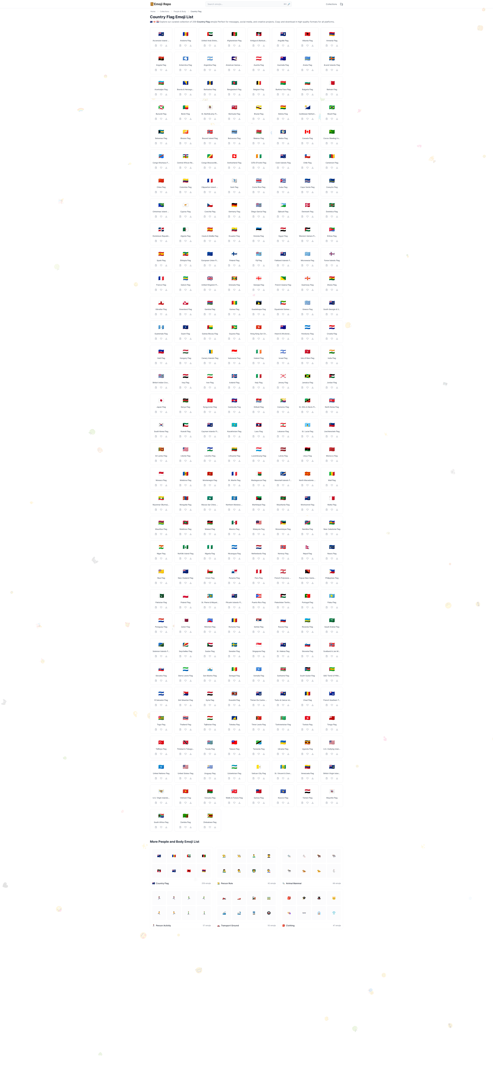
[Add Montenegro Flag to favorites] (210, 485)
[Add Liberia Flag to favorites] (185, 461)
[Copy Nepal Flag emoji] (302, 558)
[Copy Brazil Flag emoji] (327, 119)
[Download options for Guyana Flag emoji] (239, 339)
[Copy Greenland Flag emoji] (180, 314)
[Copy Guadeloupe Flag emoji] (254, 314)
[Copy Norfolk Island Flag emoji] (180, 558)
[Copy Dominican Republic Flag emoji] (156, 241)
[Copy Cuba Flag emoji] (278, 192)
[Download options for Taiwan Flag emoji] (239, 754)
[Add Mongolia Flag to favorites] (185, 510)
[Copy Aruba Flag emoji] (302, 70)
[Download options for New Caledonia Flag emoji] (337, 534)
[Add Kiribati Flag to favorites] (259, 412)
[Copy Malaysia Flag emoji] (254, 534)
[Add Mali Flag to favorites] (332, 485)
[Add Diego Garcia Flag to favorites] (259, 216)
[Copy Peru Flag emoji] (254, 583)
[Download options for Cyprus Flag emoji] (191, 216)
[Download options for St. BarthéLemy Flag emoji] (215, 119)
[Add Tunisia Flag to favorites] (307, 729)
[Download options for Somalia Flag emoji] (264, 681)
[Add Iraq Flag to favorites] (185, 387)
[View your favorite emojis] (341, 4)
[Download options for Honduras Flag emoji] (313, 339)
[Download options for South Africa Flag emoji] (166, 827)
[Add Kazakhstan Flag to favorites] (234, 436)
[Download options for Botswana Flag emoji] (239, 143)
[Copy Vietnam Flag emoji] (180, 803)
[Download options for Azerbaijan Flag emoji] (166, 94)
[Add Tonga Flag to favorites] (332, 729)
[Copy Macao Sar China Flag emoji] (205, 510)
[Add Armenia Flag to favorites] (332, 45)
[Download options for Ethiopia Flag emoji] (191, 265)
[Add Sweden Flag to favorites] (234, 656)
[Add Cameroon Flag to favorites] (332, 168)
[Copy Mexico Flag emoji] (229, 534)
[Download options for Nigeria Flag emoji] (215, 558)
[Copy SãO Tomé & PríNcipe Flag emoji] (327, 681)
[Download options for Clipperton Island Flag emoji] (215, 192)
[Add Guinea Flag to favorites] (234, 314)
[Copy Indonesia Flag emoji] (229, 363)
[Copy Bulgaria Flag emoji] (302, 94)
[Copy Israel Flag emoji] (278, 363)
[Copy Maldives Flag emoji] (180, 534)
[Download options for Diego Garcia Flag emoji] (264, 216)
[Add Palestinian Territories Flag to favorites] (283, 607)
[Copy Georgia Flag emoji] (254, 290)
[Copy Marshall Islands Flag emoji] (278, 485)
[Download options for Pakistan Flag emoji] (166, 607)
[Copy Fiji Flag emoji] (254, 265)
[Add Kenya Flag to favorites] (185, 412)
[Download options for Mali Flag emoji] (337, 485)
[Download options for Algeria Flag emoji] (191, 241)
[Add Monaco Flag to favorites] (161, 485)
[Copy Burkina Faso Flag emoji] (278, 94)
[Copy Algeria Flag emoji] (180, 241)
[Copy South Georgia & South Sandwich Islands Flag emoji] (327, 314)
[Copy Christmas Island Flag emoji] (156, 216)
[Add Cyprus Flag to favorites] (185, 216)
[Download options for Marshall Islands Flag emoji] (288, 485)
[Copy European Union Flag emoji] (205, 265)
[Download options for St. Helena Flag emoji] (288, 656)
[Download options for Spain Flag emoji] (166, 265)
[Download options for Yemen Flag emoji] (313, 803)
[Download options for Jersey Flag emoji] (288, 387)
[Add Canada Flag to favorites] (307, 143)
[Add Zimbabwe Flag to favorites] (210, 827)
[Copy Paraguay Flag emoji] (156, 632)
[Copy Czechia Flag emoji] (205, 216)
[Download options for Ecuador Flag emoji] (239, 241)
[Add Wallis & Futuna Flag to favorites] (234, 803)
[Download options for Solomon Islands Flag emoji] (166, 656)
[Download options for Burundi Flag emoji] (166, 119)
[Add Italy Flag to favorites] (259, 387)
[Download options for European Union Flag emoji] (215, 265)
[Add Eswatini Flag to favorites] (234, 705)
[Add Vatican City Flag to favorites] (259, 778)
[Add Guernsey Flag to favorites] (307, 290)
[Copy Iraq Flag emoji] (180, 387)
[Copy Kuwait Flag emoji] (180, 436)
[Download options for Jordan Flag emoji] (337, 387)
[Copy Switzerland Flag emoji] (229, 168)
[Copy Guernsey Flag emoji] (302, 290)
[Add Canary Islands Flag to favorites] (210, 363)
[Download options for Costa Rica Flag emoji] (264, 192)
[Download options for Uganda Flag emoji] (313, 754)
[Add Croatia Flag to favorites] (332, 339)
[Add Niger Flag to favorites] (161, 558)
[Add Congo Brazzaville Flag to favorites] (210, 168)
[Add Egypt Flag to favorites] (283, 241)
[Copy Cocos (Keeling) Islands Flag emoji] (327, 143)
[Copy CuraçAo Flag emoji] (327, 192)
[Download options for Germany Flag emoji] (239, 216)
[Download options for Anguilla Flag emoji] (288, 45)
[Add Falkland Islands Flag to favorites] (283, 265)
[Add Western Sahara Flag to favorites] (307, 241)
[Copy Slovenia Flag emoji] (302, 656)
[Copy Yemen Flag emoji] (302, 803)
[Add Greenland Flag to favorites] (185, 314)
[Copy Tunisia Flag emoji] (302, 729)
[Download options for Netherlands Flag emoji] (264, 558)
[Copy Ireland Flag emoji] (254, 363)
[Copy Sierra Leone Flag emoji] (180, 681)
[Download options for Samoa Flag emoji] (264, 803)
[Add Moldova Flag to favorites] (185, 485)
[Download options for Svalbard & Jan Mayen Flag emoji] (337, 656)
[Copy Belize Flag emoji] (278, 143)
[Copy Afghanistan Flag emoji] (229, 45)
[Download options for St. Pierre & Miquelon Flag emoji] (215, 607)
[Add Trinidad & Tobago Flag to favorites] (185, 754)
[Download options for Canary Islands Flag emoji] (215, 363)
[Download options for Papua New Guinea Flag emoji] (313, 583)
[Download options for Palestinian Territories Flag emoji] (288, 607)
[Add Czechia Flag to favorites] (210, 216)
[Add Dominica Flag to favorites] (332, 216)
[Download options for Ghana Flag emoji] (337, 290)
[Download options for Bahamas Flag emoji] (166, 143)
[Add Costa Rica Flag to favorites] (259, 192)
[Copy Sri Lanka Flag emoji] (156, 461)
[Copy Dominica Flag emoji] (327, 216)
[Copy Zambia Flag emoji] (180, 827)
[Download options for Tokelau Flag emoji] (239, 729)
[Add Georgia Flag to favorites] (259, 290)
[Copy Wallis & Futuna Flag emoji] (229, 803)
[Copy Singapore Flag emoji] (254, 656)
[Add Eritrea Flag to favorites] (332, 241)
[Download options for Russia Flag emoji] (288, 632)
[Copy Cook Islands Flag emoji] (278, 168)
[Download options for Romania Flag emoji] (239, 632)
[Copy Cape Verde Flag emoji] (302, 192)
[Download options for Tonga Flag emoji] (337, 729)
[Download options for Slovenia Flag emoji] (313, 656)
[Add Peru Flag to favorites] (259, 583)
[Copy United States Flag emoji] (180, 778)
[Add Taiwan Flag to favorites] (234, 754)
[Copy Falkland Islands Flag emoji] (278, 265)
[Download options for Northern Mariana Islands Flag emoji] (239, 510)
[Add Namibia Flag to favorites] (307, 534)
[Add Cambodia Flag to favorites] (234, 412)
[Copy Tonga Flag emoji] (327, 729)
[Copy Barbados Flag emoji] (205, 94)
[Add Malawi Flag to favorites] (210, 534)
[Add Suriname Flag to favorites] (283, 681)
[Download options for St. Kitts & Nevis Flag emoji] (313, 412)
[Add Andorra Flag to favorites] (185, 45)
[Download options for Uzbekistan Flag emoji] (239, 778)
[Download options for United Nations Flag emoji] (166, 778)
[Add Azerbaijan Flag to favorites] (161, 94)
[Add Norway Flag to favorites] (283, 558)
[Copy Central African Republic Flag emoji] (180, 168)
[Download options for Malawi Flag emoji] (215, 534)
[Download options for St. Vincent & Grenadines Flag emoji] (288, 778)
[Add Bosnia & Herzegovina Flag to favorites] (185, 94)
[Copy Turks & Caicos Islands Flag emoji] (278, 705)
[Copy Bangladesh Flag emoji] (229, 94)
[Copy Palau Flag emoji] (327, 607)
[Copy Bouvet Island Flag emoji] (205, 143)
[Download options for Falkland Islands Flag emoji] (288, 265)
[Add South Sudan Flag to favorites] (307, 681)
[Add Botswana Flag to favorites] (234, 143)
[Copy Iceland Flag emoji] (229, 387)
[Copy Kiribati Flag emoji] (254, 412)
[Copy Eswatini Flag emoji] (229, 705)
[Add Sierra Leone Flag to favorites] (185, 681)
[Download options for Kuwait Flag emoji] (191, 436)
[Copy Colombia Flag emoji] (180, 192)
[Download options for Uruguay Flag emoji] (215, 778)
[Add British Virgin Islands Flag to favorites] (332, 778)
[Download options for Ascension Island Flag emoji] (166, 45)
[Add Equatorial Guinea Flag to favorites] (283, 314)
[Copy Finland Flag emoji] (229, 265)
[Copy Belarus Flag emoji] (254, 143)
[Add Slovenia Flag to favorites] (307, 656)
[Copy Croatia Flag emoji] (327, 339)
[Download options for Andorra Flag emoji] (191, 45)
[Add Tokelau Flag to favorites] (234, 729)
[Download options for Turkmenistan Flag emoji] (288, 729)
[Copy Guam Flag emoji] (180, 339)
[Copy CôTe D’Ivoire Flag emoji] (254, 168)
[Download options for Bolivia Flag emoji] (288, 119)
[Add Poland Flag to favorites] (185, 607)
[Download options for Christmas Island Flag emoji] (166, 216)
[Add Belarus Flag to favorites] (259, 143)
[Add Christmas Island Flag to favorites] (161, 216)
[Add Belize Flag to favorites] (283, 143)
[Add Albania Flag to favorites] (307, 45)
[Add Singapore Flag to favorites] (259, 656)
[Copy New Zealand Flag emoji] (180, 583)
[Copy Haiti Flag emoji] (156, 363)
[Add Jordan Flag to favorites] (332, 387)
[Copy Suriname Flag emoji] (278, 681)
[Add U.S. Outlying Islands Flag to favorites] (332, 754)
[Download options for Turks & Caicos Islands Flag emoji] (288, 705)
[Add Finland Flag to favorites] (234, 265)
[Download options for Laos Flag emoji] (264, 436)
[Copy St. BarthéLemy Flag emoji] (205, 119)
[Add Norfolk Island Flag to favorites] (185, 558)
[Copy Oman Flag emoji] (205, 583)
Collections (331, 4)
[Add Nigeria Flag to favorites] (210, 558)
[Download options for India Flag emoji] (337, 363)
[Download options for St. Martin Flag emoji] (239, 485)
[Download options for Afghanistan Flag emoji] (239, 45)
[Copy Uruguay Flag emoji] (205, 778)
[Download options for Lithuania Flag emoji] (239, 461)
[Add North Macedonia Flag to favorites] (307, 485)
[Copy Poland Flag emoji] (180, 607)
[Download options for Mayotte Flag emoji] (337, 803)
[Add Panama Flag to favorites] (234, 583)
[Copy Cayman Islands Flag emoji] (205, 436)
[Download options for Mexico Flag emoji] (239, 534)
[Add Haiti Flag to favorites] (161, 363)
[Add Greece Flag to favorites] (307, 314)
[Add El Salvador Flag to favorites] (161, 705)
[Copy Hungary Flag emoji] (180, 363)
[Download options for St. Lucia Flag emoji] (313, 436)
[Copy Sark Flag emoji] (229, 192)
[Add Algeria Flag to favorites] (185, 241)
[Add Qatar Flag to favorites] (185, 632)
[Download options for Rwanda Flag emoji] (313, 632)
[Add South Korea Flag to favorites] (161, 436)
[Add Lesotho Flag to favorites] (210, 461)
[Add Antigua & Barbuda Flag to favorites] (259, 45)
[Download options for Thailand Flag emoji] (191, 729)
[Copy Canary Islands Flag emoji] (205, 363)
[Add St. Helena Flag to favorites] (283, 656)
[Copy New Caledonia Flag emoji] (327, 534)
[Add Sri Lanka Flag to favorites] (161, 461)
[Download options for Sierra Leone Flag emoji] (191, 681)
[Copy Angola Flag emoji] (156, 70)
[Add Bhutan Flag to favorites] (185, 143)
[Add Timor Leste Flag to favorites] (259, 729)
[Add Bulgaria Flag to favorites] (307, 94)
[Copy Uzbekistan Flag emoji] (229, 778)
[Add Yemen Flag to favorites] (307, 803)
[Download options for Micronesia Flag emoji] (313, 265)
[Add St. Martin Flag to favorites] (234, 485)
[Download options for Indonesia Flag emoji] (239, 363)
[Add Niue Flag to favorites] (161, 583)
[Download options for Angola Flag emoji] (166, 70)
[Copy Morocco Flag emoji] (327, 461)
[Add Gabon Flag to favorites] (185, 290)
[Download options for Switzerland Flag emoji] (239, 168)
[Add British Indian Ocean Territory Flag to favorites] (161, 387)
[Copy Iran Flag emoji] (205, 387)
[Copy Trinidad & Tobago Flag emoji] (180, 754)
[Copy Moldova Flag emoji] (180, 485)
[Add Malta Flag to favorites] (332, 510)
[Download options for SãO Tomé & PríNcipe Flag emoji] (337, 681)
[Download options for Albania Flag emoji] (313, 45)
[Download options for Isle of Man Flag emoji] (313, 363)
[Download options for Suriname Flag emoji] (288, 681)
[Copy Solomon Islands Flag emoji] (156, 656)
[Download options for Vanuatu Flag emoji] (215, 803)
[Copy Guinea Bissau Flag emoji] (205, 339)
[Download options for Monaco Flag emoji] (166, 485)
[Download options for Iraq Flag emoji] (191, 387)
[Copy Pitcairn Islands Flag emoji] (229, 607)
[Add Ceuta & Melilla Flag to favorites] (210, 241)
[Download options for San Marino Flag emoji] (215, 681)
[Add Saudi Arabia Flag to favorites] (332, 632)
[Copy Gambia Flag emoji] (205, 314)
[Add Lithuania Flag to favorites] (234, 461)
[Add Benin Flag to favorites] (185, 119)
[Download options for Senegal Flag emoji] (239, 681)
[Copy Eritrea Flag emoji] (327, 241)
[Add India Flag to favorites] (332, 363)
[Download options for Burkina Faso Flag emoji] (288, 94)
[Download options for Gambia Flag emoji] (215, 314)
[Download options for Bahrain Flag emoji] (337, 94)
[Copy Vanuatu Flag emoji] (205, 803)
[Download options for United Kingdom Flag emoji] (215, 290)
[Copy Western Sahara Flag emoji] (302, 241)
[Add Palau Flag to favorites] (332, 607)
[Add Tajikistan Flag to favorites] (210, 729)
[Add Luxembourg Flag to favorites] (259, 461)
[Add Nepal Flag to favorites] (307, 558)
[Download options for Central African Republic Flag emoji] (191, 168)
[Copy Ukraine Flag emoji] (278, 754)
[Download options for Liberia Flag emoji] (191, 461)
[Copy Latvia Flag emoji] (278, 461)
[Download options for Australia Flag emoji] (288, 70)
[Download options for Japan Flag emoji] (166, 412)
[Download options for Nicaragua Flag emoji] (239, 558)
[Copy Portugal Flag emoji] (302, 607)
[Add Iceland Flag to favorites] (234, 387)
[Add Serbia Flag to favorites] (259, 632)
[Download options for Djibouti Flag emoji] (288, 216)
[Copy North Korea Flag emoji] (327, 412)
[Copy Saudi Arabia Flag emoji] (327, 632)
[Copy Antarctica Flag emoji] (180, 70)
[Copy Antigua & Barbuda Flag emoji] (254, 45)
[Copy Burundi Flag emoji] (156, 119)
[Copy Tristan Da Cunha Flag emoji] (254, 705)
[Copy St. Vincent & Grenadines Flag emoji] (278, 778)
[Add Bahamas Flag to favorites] (161, 143)
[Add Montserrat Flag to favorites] (307, 510)
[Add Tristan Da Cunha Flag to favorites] (259, 705)
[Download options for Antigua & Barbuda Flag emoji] (264, 45)
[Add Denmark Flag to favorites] (307, 216)
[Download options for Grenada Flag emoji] (239, 290)
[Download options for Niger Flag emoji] (166, 558)
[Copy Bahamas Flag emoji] (156, 143)
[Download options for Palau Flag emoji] (337, 607)
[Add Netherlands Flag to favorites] (259, 558)
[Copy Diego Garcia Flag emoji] (254, 216)
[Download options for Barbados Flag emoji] (215, 94)
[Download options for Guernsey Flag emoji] (313, 290)
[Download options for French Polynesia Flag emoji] (288, 583)
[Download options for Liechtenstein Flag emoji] (337, 436)
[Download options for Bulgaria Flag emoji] (313, 94)
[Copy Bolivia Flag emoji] (278, 119)
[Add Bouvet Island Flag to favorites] (210, 143)
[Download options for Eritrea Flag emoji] (337, 241)
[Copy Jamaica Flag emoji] (302, 387)
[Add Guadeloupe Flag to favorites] (259, 314)
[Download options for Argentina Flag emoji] (215, 70)
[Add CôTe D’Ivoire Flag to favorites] (259, 168)
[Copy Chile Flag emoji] (302, 168)
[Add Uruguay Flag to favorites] (210, 778)
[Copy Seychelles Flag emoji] (180, 656)
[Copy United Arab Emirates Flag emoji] (205, 45)
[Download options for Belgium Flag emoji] (264, 94)
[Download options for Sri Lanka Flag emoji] (166, 461)
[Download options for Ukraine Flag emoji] (288, 754)
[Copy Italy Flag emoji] (254, 387)
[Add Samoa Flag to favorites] (259, 803)
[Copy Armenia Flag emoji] (327, 45)
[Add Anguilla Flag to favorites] (283, 45)
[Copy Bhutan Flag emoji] (180, 143)
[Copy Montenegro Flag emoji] (205, 485)
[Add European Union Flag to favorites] (210, 265)
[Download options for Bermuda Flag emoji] (239, 119)
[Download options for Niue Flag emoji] (166, 583)
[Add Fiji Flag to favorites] (259, 265)
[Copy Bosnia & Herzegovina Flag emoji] (180, 94)
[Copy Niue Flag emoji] (156, 583)
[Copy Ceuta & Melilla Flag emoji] (205, 241)
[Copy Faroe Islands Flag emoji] (327, 265)
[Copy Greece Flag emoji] (302, 314)
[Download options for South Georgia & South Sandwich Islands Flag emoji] (337, 314)
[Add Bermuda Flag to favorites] (234, 119)
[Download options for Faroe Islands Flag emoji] (337, 265)
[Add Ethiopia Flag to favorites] (185, 265)
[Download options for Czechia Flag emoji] (215, 216)
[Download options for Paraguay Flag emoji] (166, 632)
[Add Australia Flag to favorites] (283, 70)
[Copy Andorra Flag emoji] (180, 45)
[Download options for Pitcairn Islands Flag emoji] (239, 607)
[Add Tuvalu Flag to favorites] (210, 754)
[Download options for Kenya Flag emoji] (191, 412)
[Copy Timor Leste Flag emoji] (254, 729)
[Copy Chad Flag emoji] (302, 705)
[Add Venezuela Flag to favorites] (307, 778)
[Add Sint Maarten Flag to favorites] (185, 705)
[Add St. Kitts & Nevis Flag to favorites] (307, 412)
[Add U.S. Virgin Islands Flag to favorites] (161, 803)
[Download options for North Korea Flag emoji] (337, 412)
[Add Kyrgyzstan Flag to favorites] (210, 412)
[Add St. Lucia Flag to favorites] (307, 436)
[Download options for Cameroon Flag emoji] (337, 168)
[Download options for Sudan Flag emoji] (215, 656)
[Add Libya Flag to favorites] (307, 461)
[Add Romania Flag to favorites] (234, 632)
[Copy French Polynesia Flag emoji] (278, 583)
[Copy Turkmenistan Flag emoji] (278, 729)
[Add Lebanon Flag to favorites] (283, 436)
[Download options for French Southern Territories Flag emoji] (337, 705)
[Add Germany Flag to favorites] (234, 216)
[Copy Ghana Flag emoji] (327, 290)
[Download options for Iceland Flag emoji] (239, 387)
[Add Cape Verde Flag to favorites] (307, 192)
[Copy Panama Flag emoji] (229, 583)
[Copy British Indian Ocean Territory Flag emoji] (156, 387)
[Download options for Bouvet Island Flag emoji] (215, 143)
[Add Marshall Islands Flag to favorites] (283, 485)
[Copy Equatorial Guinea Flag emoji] (278, 314)
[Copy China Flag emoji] (156, 192)
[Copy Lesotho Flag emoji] (205, 461)
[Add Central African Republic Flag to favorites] (185, 168)
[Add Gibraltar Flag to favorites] (161, 314)
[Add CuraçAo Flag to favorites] (332, 192)
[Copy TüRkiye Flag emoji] (156, 754)
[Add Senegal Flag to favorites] (234, 681)
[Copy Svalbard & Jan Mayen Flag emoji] (327, 656)
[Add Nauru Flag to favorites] (332, 558)
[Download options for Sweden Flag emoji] (239, 656)
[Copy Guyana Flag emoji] (229, 339)
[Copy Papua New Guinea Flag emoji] (302, 583)
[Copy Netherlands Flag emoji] (254, 558)
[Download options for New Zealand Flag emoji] (191, 583)
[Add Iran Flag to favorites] (210, 387)
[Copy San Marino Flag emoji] (205, 681)
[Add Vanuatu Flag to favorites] (210, 803)
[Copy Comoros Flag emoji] (278, 412)
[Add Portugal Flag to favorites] (307, 607)
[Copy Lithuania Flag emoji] (229, 461)
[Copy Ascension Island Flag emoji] (156, 45)
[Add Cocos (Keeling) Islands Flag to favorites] (332, 143)
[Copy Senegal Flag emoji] (229, 681)
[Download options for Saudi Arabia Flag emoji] (337, 632)
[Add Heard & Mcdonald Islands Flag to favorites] (283, 339)
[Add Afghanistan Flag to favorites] (234, 45)
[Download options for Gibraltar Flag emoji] (166, 314)
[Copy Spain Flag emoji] (156, 265)
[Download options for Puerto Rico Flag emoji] (264, 607)
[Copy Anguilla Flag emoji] (278, 45)
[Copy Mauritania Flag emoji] (278, 510)
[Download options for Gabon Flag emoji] (191, 290)
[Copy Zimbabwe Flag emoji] (205, 827)
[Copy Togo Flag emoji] (156, 729)
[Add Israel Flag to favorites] (283, 363)
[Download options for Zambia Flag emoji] (191, 827)
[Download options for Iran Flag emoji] (215, 387)
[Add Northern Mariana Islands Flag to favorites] (234, 510)
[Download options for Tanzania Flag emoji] (264, 754)
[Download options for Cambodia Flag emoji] (239, 412)
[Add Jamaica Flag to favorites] (307, 387)
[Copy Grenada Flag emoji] (229, 290)
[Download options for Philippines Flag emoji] (337, 583)
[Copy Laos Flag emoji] (254, 436)
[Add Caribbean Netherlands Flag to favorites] (307, 119)
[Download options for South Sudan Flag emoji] (313, 681)
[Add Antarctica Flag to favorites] (185, 70)
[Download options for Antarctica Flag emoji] (191, 70)
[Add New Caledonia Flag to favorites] (332, 534)
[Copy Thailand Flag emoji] (180, 729)
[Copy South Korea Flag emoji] (156, 436)
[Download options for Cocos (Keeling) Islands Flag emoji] (337, 143)
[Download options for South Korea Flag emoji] (166, 436)
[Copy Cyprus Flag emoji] (180, 216)
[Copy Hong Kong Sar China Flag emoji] (254, 339)
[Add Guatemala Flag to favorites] (161, 339)
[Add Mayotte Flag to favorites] (332, 803)
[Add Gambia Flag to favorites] (210, 314)
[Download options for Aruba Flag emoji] (313, 70)
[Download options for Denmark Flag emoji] (313, 216)
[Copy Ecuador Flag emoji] (229, 241)
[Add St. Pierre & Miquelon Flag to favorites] (210, 607)
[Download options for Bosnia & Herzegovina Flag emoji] (191, 94)
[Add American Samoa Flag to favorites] (234, 70)
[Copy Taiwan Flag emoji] (229, 754)
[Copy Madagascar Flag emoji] (254, 485)
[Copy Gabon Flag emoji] (180, 290)
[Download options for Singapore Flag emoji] (264, 656)
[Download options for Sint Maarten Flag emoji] (191, 705)
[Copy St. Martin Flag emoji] (229, 485)
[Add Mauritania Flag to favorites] (283, 510)
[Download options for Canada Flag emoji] (313, 143)
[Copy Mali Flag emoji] (327, 485)
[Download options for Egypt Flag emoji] (288, 241)
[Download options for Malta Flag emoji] (337, 510)
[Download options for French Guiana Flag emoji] (288, 290)
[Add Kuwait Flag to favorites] (185, 436)
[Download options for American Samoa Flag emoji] (239, 70)
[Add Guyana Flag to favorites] (234, 339)
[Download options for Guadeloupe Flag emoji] (264, 314)
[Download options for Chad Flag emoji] (313, 705)
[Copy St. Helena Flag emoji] (278, 656)
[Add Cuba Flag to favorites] (283, 192)
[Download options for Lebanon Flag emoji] (288, 436)
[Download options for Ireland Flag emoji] (264, 363)
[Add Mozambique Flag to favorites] (283, 534)
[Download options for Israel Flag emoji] (288, 363)
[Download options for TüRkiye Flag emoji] (166, 754)
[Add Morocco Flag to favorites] (332, 461)
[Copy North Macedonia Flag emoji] (302, 485)
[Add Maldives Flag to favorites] (185, 534)
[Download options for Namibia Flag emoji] (313, 534)
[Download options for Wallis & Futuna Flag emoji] (239, 803)
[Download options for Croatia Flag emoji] (337, 339)
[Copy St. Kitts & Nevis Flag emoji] (302, 412)
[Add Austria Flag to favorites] (259, 70)
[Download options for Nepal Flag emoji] (313, 558)
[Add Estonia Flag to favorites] (259, 241)
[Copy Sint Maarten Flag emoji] (180, 705)
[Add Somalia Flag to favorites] (259, 681)
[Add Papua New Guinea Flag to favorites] (307, 583)
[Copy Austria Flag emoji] (254, 70)
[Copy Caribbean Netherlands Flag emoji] (302, 119)
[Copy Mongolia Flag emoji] (180, 510)
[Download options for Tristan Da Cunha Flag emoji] (264, 705)
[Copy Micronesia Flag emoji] (302, 265)
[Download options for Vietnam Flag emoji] (191, 803)
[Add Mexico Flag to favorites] (234, 534)
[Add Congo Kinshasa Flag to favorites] (161, 168)
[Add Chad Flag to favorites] (307, 705)
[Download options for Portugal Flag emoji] (313, 607)
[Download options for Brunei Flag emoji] (264, 119)
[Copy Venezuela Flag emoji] (302, 778)
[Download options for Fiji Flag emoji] (264, 265)
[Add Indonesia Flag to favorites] (234, 363)
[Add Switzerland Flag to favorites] (234, 168)
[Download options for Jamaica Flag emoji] (313, 387)
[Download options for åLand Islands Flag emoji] (337, 70)
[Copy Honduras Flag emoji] (302, 339)
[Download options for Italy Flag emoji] (264, 387)
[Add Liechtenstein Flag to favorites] (332, 436)
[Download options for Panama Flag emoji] (239, 583)
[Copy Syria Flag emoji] (205, 705)
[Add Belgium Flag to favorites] (259, 94)
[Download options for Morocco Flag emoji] (337, 461)
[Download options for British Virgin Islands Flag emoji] (337, 778)
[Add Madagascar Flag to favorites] (259, 485)
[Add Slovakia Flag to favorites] (161, 681)
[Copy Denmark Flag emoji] (302, 216)
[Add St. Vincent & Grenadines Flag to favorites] (283, 778)
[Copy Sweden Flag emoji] (229, 656)
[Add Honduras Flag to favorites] (307, 339)
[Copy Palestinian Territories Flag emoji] (278, 607)
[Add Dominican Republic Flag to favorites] (161, 241)
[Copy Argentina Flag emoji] (205, 70)
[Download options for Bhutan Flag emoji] (191, 143)
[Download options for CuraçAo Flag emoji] (337, 192)
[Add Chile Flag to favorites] (307, 168)
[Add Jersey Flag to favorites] (283, 387)
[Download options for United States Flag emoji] (191, 778)
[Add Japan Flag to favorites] (161, 412)
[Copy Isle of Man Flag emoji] (302, 363)
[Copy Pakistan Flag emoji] (156, 607)
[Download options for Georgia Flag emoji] (264, 290)
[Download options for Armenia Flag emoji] (337, 45)
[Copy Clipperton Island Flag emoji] (205, 192)
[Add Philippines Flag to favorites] (332, 583)
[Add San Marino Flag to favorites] (210, 681)
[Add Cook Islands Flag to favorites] (283, 168)
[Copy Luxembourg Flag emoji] (254, 461)
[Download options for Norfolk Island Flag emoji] (191, 558)
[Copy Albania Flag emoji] (302, 45)
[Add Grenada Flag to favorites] (234, 290)
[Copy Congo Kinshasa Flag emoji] (156, 168)
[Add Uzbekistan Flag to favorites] (234, 778)
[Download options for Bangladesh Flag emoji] (239, 94)
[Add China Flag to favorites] (161, 192)
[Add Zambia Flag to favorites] (185, 827)
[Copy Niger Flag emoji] (156, 558)
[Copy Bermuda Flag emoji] (229, 119)
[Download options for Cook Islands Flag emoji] (288, 168)
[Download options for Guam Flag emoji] (191, 339)
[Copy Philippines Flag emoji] (327, 583)
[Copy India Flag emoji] (327, 363)
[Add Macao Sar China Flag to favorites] (210, 510)
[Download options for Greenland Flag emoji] (191, 314)
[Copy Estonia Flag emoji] (254, 241)
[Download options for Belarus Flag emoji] (264, 143)
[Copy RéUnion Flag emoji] (205, 632)
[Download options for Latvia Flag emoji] (288, 461)
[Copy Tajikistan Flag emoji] (205, 729)
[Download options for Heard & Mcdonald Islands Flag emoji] (288, 339)
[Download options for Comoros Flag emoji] (288, 412)
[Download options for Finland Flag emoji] (239, 265)
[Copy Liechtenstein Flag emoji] (327, 436)
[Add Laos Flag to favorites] (259, 436)
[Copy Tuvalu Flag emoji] (205, 754)
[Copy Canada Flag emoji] (302, 143)
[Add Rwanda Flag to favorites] (307, 632)
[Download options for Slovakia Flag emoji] (166, 681)
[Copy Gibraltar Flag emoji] (156, 314)
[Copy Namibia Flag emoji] (302, 534)
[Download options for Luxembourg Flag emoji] (264, 461)
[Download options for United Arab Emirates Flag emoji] (215, 45)
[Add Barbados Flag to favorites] (210, 94)
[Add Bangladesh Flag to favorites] (234, 94)
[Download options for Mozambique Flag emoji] (288, 534)
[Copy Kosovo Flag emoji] (278, 803)
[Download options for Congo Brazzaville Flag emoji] (215, 168)
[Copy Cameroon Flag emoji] (327, 168)
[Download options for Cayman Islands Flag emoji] (215, 436)
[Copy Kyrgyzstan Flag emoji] (205, 412)
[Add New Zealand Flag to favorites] (185, 583)
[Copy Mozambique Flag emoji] (278, 534)
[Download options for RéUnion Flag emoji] (215, 632)
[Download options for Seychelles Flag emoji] (191, 656)
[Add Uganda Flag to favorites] (307, 754)
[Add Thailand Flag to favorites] (185, 729)
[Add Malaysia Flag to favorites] (259, 534)
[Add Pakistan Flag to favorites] (161, 607)
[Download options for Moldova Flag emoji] (191, 485)
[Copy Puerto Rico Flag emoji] (254, 607)
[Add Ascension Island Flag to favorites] (161, 45)
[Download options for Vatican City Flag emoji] (264, 778)
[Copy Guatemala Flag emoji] (156, 339)
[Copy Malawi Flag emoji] (205, 534)
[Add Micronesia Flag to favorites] (307, 265)
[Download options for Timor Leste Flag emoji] (264, 729)
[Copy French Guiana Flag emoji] (278, 290)
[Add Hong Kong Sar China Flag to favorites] (259, 339)
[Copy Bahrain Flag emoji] (327, 94)
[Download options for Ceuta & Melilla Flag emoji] (215, 241)
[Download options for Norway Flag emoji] (288, 558)
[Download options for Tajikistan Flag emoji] (215, 729)
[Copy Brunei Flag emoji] (254, 119)
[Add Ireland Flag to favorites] (259, 363)
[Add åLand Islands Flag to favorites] (332, 70)
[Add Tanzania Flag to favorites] (259, 754)
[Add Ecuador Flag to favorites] (234, 241)
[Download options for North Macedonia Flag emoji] (313, 485)
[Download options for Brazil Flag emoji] (337, 119)
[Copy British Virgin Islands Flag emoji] (327, 778)
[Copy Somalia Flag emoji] (254, 681)
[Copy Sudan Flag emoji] (205, 656)
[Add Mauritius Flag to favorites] (161, 534)
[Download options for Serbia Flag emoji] (264, 632)
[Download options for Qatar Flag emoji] (191, 632)
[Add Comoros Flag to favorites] (283, 412)
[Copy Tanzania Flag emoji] (254, 754)
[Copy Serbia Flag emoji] (254, 632)
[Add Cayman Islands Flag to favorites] (210, 436)
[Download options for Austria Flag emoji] (264, 70)
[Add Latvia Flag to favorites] (283, 461)
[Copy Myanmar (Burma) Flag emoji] (156, 510)
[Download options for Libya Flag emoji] (313, 461)
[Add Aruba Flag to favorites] (307, 70)
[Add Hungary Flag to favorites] (185, 363)
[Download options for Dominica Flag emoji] (337, 216)
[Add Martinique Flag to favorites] (259, 510)
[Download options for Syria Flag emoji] (215, 705)
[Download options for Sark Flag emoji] (239, 192)
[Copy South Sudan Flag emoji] (302, 681)
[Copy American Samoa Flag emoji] (229, 70)
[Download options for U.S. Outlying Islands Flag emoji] (337, 754)
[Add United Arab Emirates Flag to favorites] (210, 45)
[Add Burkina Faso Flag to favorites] (283, 94)
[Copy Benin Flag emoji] (180, 119)
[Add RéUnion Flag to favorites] (210, 632)
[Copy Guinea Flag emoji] (229, 314)
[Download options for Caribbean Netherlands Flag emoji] (313, 119)
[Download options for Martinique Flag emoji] (264, 510)
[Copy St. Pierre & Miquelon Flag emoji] (205, 607)
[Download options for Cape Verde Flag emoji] (313, 192)
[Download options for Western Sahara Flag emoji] (313, 241)
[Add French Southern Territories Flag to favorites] (332, 705)
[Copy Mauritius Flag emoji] (156, 534)
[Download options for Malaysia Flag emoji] (264, 534)
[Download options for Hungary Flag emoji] (191, 363)
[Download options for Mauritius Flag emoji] (166, 534)
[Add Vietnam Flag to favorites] (185, 803)
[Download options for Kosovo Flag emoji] (288, 803)
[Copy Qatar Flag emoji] (180, 632)
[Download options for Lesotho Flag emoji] (215, 461)
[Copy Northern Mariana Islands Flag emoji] (229, 510)
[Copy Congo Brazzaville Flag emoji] (205, 168)
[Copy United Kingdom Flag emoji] (205, 290)
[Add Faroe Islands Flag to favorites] (332, 265)
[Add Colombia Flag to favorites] (185, 192)
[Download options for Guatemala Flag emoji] (166, 339)
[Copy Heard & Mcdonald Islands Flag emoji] (278, 339)
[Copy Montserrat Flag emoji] (302, 510)
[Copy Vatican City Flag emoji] (254, 778)
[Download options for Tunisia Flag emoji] (313, 729)
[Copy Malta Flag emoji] (327, 510)
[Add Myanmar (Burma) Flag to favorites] (161, 510)
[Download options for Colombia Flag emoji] (191, 192)
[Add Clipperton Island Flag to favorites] (210, 192)
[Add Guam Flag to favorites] (185, 339)
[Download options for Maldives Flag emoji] (191, 534)
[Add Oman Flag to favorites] (210, 583)
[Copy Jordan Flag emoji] (327, 387)
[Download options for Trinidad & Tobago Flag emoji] (191, 754)
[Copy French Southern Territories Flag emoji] (327, 705)
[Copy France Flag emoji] (156, 290)
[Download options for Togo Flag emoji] (166, 729)
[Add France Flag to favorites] (161, 290)
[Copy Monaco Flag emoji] (156, 485)
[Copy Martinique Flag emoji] (254, 510)
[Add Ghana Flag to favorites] (332, 290)
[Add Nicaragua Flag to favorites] (234, 558)
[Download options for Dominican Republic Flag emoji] (166, 241)
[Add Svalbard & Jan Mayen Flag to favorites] (332, 656)
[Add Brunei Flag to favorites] (259, 119)
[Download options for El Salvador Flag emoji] (166, 705)
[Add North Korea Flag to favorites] (332, 412)
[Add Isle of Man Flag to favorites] (307, 363)
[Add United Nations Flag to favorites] (161, 778)
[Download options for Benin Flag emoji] (191, 119)
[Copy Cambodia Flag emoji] (229, 412)
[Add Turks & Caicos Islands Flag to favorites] (283, 705)
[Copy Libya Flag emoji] (302, 461)
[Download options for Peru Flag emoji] (264, 583)
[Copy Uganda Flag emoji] (302, 754)
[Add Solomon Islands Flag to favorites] (161, 656)
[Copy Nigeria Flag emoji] (205, 558)
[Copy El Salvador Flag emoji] (156, 705)
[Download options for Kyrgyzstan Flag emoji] (215, 412)
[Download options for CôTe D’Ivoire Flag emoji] (264, 168)
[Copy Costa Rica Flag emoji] (254, 192)
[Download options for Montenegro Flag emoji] (215, 485)
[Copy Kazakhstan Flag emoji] (229, 436)
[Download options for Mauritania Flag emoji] (288, 510)
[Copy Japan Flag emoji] (156, 412)
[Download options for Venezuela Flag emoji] (313, 778)
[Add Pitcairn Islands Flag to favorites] (234, 607)
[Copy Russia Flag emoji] (278, 632)
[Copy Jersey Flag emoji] (278, 387)
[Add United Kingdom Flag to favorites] (210, 290)
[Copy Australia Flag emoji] (278, 70)
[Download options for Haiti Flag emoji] (166, 363)
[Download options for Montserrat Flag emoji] (313, 510)
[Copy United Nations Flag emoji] (156, 778)
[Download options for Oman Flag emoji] (215, 583)
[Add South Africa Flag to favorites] (161, 827)
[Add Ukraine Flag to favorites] (283, 754)
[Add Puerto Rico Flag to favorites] (259, 607)
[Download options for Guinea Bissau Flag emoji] (215, 339)
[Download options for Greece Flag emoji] (313, 314)
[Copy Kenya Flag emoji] (180, 412)
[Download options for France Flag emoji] (166, 290)
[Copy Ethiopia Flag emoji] (180, 265)
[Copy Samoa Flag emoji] (254, 803)
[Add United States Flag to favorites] (185, 778)
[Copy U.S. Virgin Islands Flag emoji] (156, 803)
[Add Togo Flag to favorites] (161, 729)
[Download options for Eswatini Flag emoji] (239, 705)
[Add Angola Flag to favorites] (161, 70)
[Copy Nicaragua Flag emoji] (229, 558)
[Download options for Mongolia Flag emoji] (191, 510)
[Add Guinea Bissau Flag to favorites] (210, 339)
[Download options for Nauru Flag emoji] (337, 558)
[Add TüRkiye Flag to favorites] (161, 754)
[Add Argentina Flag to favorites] (210, 70)
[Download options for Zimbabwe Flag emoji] (215, 827)
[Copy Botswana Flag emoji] (229, 143)
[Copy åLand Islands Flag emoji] (327, 70)
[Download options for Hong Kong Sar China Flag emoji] (264, 339)
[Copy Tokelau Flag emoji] (229, 729)
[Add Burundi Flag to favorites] (161, 119)
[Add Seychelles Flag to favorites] (185, 656)
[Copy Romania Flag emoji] (229, 632)
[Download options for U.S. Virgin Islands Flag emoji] (166, 803)
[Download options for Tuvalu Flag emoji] (215, 754)
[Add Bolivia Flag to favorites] (283, 119)
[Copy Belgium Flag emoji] (254, 94)
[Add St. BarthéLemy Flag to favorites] (210, 119)
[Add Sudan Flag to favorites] (210, 656)
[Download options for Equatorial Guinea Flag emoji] (288, 314)
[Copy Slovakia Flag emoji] (156, 681)
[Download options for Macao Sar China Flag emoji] (215, 510)
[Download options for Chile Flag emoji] (313, 168)
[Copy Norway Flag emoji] (278, 558)
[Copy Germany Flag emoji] (229, 216)
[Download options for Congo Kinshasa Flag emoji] (166, 168)
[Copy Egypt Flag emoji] (278, 241)
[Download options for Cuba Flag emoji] (288, 192)
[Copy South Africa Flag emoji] (156, 827)
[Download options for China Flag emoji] (166, 192)
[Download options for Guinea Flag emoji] (239, 314)
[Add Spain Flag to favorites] (161, 265)
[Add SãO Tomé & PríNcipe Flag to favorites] (332, 681)
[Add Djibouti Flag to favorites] (283, 216)
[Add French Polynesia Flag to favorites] (283, 583)
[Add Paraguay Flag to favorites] (161, 632)
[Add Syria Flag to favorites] (210, 705)
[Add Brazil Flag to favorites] (332, 119)
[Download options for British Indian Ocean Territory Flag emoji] (166, 387)
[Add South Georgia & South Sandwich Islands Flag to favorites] (332, 314)
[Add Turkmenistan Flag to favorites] (283, 729)
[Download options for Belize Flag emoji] (288, 143)
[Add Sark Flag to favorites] (234, 192)
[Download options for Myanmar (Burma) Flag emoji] (166, 510)
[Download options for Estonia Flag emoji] (264, 241)
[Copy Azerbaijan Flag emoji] (156, 94)
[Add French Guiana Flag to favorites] (283, 290)
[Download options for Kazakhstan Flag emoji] (239, 436)
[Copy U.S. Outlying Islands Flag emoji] (327, 754)
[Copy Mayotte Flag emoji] (327, 803)
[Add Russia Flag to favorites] (283, 632)
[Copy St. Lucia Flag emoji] (302, 436)
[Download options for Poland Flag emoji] (191, 607)
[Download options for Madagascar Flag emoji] (264, 485)
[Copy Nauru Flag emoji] (327, 558)
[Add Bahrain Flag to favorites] (332, 94)
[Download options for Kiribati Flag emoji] (264, 412)
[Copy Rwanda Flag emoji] (302, 632)
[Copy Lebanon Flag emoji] (278, 436)
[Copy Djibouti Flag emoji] (278, 216)
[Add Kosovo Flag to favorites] (283, 803)
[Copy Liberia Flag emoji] (180, 461)
